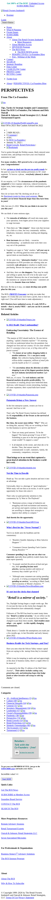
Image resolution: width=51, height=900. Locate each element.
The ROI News (18, 49)
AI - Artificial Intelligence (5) (19, 698)
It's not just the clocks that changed (23, 591)
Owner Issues (12, 32)
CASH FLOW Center (16, 69)
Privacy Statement (26, 897)
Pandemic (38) (13, 715)
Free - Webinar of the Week (24, 57)
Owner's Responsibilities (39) (19, 713)
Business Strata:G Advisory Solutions (18, 854)
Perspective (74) (13, 718)
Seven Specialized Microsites (13, 838)
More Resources (24, 42)
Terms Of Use (12, 897)
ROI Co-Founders (17, 140)
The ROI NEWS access (27, 52)
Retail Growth (13, 145)
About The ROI (8, 879)
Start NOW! (6, 779)
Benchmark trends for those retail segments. (21, 196)
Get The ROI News (9, 790)
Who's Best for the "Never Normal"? (24, 527)
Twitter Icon (12, 79)
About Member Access (22, 44)
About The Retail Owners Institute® (27, 39)
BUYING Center (14, 74)
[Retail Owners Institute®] (13, 10)
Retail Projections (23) (16, 723)
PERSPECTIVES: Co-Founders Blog (28, 54)
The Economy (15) (15, 728)
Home (9, 27)
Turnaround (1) (13, 730)
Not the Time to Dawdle (18, 473)
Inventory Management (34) (19, 708)
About (9, 37)
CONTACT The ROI (10, 804)
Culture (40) (12, 701)
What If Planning (14, 30)
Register (10, 15)
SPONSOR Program (21, 47)
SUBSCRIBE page (8, 769)
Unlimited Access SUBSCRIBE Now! (30, 4)
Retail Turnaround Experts (12, 828)
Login (3, 20)
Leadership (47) (13, 710)
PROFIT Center (13, 72)
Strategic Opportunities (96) (18, 725)
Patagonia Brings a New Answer (21, 400)
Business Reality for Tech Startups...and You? (28, 643)
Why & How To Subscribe (12, 883)
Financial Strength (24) (16, 703)
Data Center (12, 67)
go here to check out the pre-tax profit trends (25, 169)
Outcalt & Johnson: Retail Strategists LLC (19, 833)
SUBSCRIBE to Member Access (15, 794)
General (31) (12, 706)
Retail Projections (27, 145)
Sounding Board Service (11, 799)
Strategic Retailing (14, 64)
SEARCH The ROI (9, 808)
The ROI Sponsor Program (12, 858)
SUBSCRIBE (13, 35)
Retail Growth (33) (15, 720)
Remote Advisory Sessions (12, 824)
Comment (12, 135)
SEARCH (11, 62)
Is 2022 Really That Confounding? (22, 325)
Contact (10, 59)
